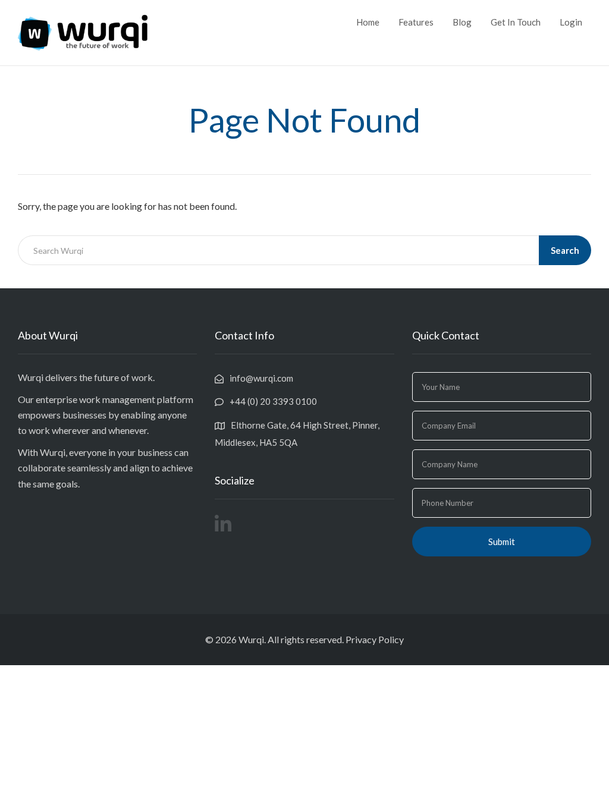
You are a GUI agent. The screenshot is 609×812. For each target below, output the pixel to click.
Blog (462, 22)
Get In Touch (516, 22)
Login (571, 22)
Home (367, 22)
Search (565, 250)
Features (416, 22)
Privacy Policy (375, 639)
